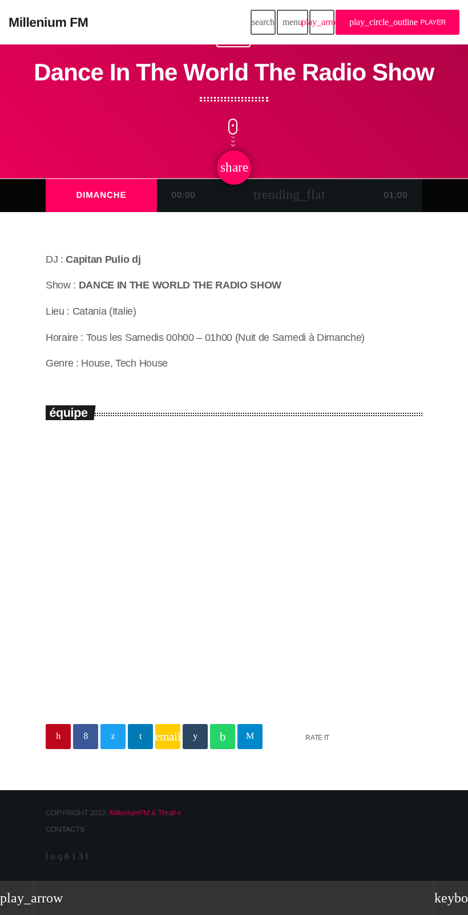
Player (397, 22)
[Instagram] (60, 857)
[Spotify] (53, 857)
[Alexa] (87, 857)
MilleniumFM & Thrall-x (145, 812)
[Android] (73, 857)
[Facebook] (66, 857)
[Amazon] (80, 857)
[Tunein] (47, 857)
